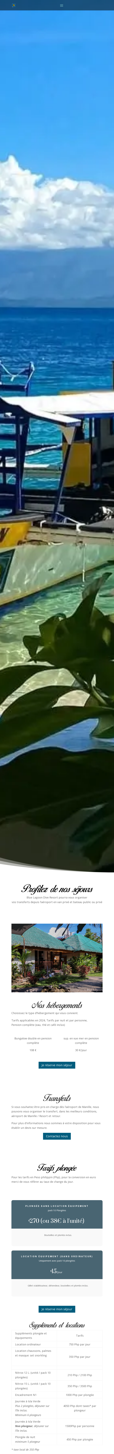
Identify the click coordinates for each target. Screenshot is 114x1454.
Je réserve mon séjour (57, 1065)
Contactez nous (57, 1136)
